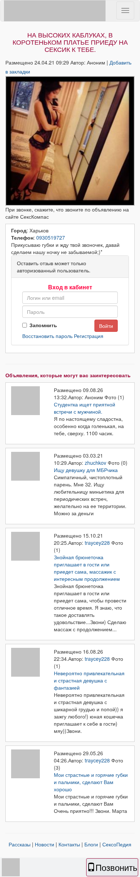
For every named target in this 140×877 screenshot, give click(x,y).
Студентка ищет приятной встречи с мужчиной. (84, 408)
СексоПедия (116, 844)
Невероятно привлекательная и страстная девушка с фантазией (89, 680)
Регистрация (88, 335)
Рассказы (20, 844)
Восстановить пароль (47, 335)
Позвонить (116, 867)
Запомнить (43, 325)
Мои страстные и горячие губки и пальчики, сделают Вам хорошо (91, 782)
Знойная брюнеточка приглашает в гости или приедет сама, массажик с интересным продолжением (87, 567)
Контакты (69, 844)
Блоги (91, 844)
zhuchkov (95, 462)
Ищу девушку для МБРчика (86, 469)
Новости (44, 844)
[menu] (125, 10)
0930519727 (50, 237)
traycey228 (97, 542)
